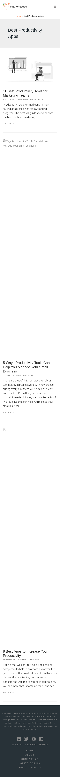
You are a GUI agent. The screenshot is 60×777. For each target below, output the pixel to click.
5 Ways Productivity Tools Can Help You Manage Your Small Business (26, 367)
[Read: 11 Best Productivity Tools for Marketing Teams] (30, 68)
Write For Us (30, 763)
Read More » (8, 124)
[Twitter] (26, 739)
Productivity (40, 99)
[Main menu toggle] (55, 6)
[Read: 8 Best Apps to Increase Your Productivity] (30, 536)
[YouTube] (33, 739)
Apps (37, 659)
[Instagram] (41, 739)
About (30, 755)
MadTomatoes (18, 6)
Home (30, 751)
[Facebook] (19, 739)
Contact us (30, 759)
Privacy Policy (30, 767)
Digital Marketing (25, 99)
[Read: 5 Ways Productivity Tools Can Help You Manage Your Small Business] (30, 247)
